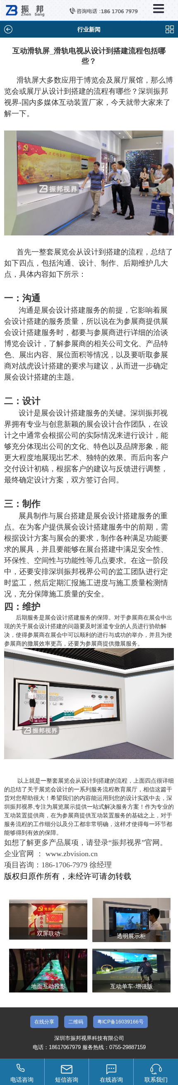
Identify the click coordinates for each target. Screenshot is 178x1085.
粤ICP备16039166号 (120, 1022)
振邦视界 (127, 842)
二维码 (75, 1022)
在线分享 (44, 1022)
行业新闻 (89, 29)
